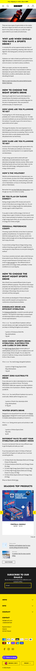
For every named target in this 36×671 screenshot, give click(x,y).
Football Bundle (18, 524)
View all (33, 537)
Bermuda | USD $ (12, 663)
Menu (4, 600)
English (26, 663)
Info (4, 606)
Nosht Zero (5, 383)
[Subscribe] (29, 585)
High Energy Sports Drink (12, 348)
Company (6, 612)
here (17, 480)
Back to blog (8, 562)
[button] (3, 6)
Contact (6, 618)
